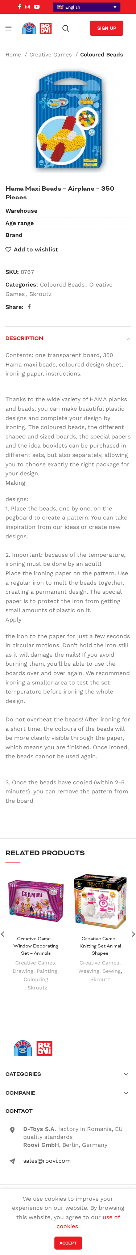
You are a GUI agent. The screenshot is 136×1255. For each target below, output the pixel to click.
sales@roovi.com (47, 1160)
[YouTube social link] (37, 7)
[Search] (66, 28)
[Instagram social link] (27, 7)
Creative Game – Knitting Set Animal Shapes (100, 946)
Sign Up (106, 28)
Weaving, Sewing (99, 971)
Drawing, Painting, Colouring (36, 975)
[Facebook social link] (19, 7)
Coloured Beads (101, 54)
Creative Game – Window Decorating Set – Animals (35, 946)
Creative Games (51, 54)
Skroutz (40, 294)
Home (14, 54)
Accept (68, 1243)
